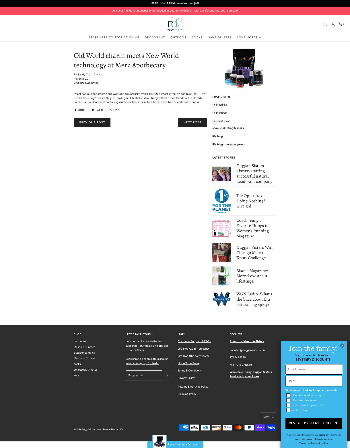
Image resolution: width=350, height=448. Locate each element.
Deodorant (155, 37)
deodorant (80, 341)
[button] (268, 417)
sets (76, 375)
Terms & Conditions (190, 370)
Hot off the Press (188, 363)
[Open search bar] (325, 24)
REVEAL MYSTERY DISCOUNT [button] (314, 423)
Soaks (197, 37)
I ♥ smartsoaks (221, 121)
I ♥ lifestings (219, 113)
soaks (77, 364)
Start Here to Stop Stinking (114, 37)
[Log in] (333, 24)
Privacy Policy (186, 378)
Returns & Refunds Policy (193, 386)
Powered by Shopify (113, 429)
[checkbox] (314, 395)
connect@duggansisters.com (248, 350)
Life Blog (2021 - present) (193, 348)
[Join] (167, 375)
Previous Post (92, 122)
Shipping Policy (187, 394)
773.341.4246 (238, 357)
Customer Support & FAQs (194, 341)
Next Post (192, 122)
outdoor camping (84, 352)
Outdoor (178, 37)
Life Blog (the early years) (193, 356)
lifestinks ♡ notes (84, 347)
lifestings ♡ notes (85, 358)
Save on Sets (220, 37)
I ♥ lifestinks (219, 104)
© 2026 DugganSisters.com (87, 429)
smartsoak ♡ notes (85, 369)
